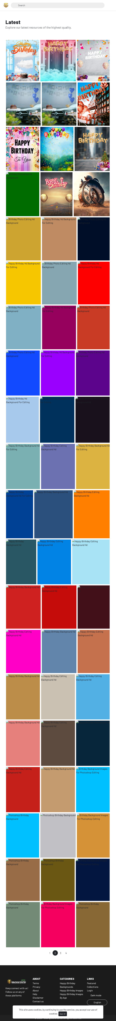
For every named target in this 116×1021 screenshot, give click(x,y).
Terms (36, 983)
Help (35, 994)
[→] (71, 953)
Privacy (36, 986)
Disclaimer (38, 997)
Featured (91, 983)
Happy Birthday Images (71, 990)
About (36, 990)
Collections (92, 986)
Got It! (63, 1014)
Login (90, 990)
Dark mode (95, 995)
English (97, 1002)
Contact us (38, 1001)
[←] (44, 953)
